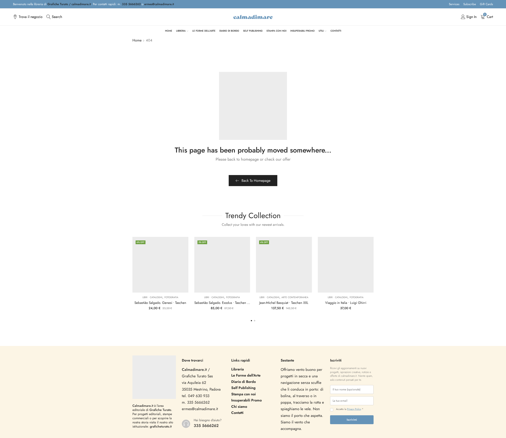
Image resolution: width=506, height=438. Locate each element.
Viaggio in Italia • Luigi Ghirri (345, 302)
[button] (251, 320)
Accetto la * (349, 409)
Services (454, 4)
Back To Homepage (256, 180)
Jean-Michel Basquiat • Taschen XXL (283, 302)
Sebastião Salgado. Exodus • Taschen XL (222, 302)
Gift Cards (486, 4)
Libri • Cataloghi (152, 297)
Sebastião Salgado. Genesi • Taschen (160, 302)
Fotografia (171, 297)
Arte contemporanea (294, 297)
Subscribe (469, 4)
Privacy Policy (354, 409)
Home (137, 40)
